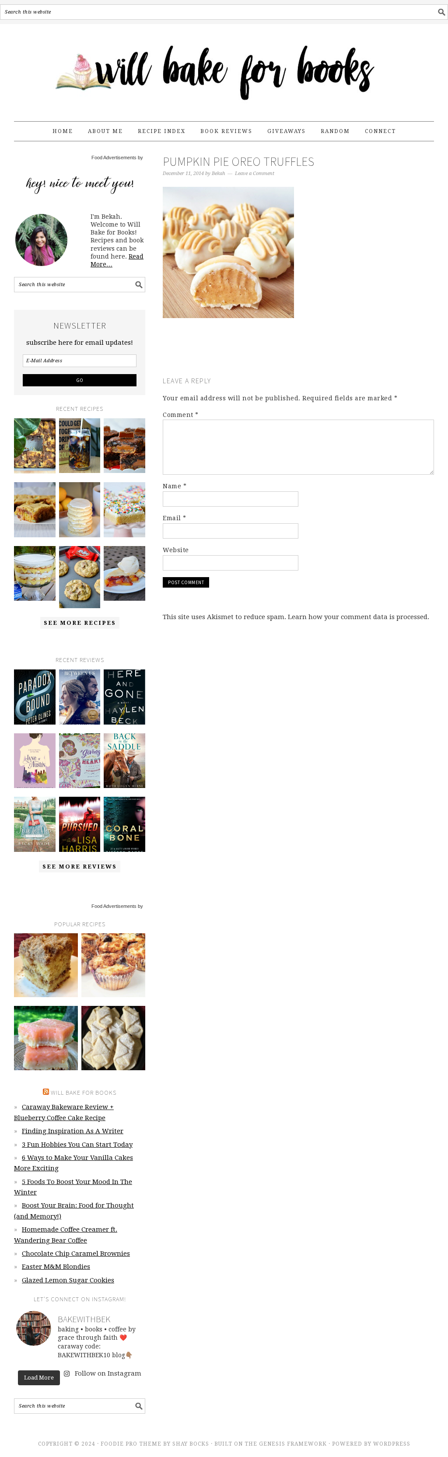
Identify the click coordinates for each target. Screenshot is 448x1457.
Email (174, 518)
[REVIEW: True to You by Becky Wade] (35, 824)
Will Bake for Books (224, 69)
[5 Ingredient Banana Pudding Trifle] (35, 573)
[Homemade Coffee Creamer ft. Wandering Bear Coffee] (80, 445)
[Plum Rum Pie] (124, 573)
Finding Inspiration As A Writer (72, 1131)
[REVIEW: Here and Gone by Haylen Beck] (124, 697)
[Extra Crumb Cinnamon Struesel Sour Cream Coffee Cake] (46, 965)
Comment (181, 414)
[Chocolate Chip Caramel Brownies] (124, 445)
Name (174, 486)
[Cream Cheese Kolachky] (113, 1038)
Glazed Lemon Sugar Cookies (68, 1280)
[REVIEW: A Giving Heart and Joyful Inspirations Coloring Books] (80, 760)
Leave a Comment (254, 173)
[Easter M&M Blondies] (35, 509)
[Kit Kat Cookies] (80, 577)
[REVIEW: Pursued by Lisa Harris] (80, 824)
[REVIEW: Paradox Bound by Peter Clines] (35, 697)
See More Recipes (80, 623)
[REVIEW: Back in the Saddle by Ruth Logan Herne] (124, 760)
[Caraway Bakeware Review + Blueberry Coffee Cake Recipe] (35, 445)
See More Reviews (79, 866)
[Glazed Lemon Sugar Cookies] (80, 509)
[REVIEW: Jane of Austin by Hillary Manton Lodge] (35, 760)
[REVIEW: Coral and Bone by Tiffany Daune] (124, 824)
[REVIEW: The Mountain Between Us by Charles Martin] (80, 697)
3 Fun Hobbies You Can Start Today (77, 1145)
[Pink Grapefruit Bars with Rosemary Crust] (46, 1038)
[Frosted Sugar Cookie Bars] (124, 509)
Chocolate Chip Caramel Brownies (76, 1253)
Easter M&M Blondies (56, 1267)
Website (176, 549)
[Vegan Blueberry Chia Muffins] (113, 965)
